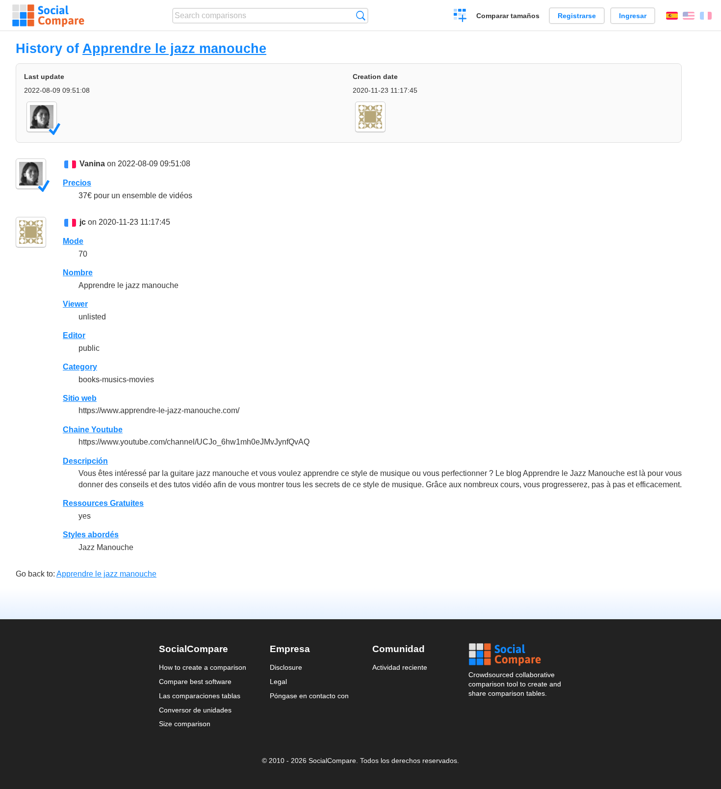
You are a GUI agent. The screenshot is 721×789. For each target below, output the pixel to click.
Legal (278, 681)
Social (515, 654)
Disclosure (286, 667)
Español (672, 16)
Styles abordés (91, 534)
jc (82, 222)
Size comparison (184, 724)
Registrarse (577, 16)
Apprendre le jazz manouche (174, 48)
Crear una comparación (460, 16)
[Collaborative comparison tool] (48, 15)
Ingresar (632, 16)
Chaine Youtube (93, 429)
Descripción (85, 461)
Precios (77, 183)
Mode (73, 241)
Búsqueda (360, 15)
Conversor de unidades (195, 710)
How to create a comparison (202, 667)
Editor (74, 335)
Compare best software (195, 681)
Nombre (78, 272)
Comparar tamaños (508, 16)
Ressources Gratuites (103, 503)
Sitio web (80, 398)
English (689, 16)
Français (706, 16)
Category (80, 367)
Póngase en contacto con (309, 696)
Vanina (92, 163)
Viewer (75, 304)
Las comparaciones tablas (199, 696)
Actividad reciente (399, 667)
